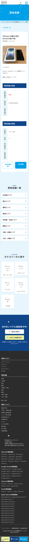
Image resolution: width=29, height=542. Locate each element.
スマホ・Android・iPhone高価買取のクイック (12, 22)
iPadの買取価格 (6, 489)
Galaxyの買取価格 (7, 481)
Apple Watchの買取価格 (9, 495)
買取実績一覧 (7, 27)
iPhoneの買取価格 (7, 452)
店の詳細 (21, 164)
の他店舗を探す (8, 165)
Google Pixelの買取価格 (9, 467)
